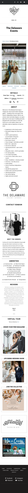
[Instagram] (18, 102)
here (18, 321)
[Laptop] (10, 102)
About (21, 470)
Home (4, 41)
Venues (7, 41)
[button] (3, 73)
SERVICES (10, 86)
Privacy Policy (14, 470)
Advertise (9, 468)
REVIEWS (16, 86)
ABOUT (4, 86)
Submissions (17, 468)
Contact (14, 472)
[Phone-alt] (14, 102)
